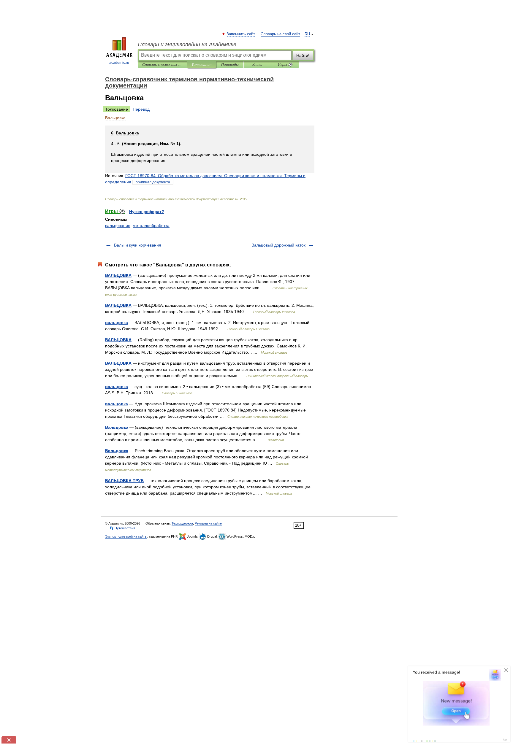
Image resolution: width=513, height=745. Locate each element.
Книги (257, 65)
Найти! (302, 55)
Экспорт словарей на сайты (126, 536)
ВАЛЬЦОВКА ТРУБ (124, 480)
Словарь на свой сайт (280, 34)
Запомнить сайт (241, 34)
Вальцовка (116, 427)
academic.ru (119, 63)
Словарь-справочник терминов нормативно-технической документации (162, 65)
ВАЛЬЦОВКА (118, 275)
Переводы (230, 65)
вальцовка (116, 322)
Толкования (201, 65)
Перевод (141, 109)
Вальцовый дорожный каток (278, 245)
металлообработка (151, 225)
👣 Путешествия (122, 528)
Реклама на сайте (208, 523)
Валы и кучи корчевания (137, 245)
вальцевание (117, 225)
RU (307, 34)
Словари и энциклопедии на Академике (187, 44)
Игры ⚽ (285, 65)
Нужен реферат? (146, 211)
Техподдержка (182, 523)
